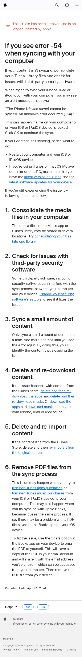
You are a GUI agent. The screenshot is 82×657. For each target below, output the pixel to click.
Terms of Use (30, 649)
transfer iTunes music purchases (38, 493)
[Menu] (77, 5)
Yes (28, 606)
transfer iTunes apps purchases (37, 488)
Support (18, 618)
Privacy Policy (11, 649)
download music (41, 407)
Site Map (71, 649)
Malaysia (8, 638)
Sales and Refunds (52, 649)
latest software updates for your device (40, 182)
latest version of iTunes (42, 177)
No (43, 606)
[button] (57, 5)
